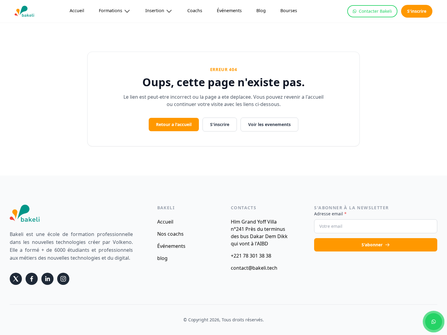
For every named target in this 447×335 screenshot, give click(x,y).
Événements (229, 10)
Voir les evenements (269, 124)
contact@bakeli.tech (254, 268)
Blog (261, 10)
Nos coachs (170, 234)
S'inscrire (416, 11)
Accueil (77, 10)
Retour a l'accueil (174, 124)
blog (162, 258)
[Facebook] (32, 279)
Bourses (288, 10)
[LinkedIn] (47, 279)
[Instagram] (63, 279)
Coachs (194, 10)
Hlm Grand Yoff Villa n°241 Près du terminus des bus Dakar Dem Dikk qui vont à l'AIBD (259, 232)
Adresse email (330, 214)
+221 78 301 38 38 (251, 255)
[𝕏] (16, 279)
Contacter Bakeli (375, 11)
